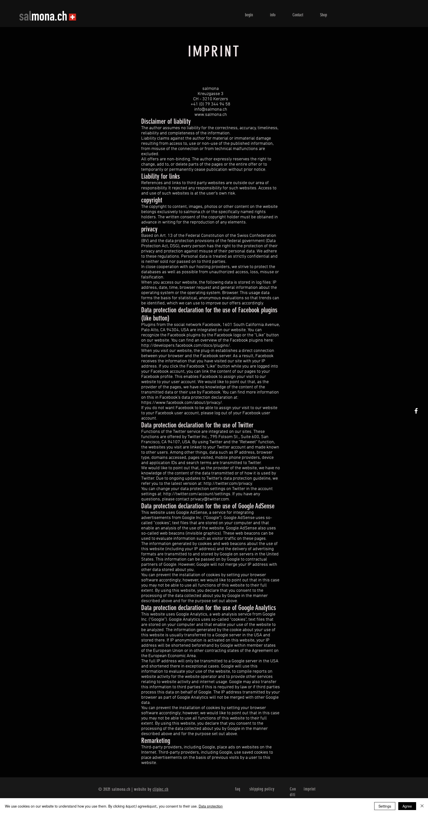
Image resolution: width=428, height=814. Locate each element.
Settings (384, 806)
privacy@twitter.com (209, 499)
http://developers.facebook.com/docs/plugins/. (186, 345)
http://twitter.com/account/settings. (197, 494)
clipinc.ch (160, 789)
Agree (407, 806)
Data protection (211, 806)
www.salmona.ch (210, 114)
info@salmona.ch (210, 109)
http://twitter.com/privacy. (228, 483)
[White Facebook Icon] (416, 411)
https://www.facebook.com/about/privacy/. (182, 402)
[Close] (422, 806)
